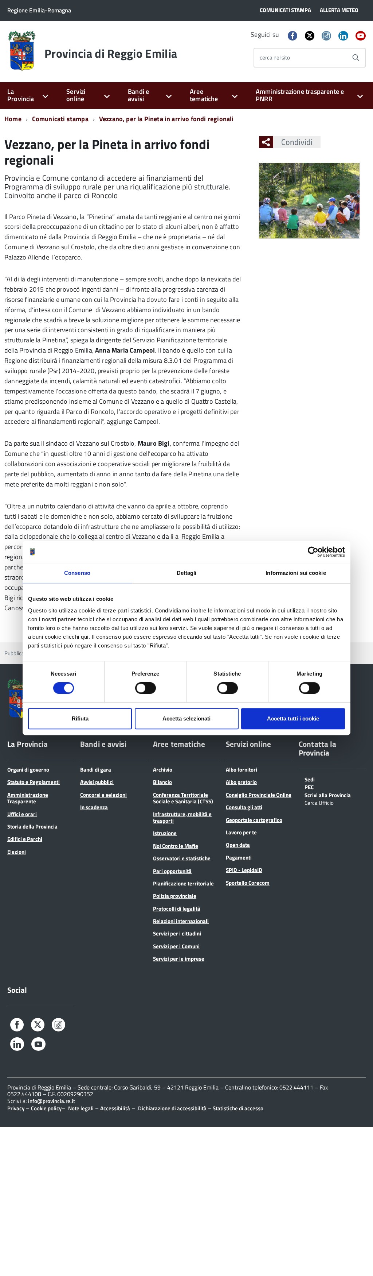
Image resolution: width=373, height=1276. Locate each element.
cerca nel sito (275, 57)
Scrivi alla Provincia (328, 794)
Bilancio (162, 782)
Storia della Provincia (32, 826)
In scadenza (94, 807)
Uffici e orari (22, 814)
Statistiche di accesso (237, 1108)
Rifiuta (80, 718)
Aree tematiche (204, 95)
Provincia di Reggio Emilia (110, 53)
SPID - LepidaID (244, 870)
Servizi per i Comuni (176, 946)
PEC (309, 786)
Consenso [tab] (77, 573)
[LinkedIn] (343, 36)
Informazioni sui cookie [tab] (296, 573)
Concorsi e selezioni (103, 795)
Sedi (310, 779)
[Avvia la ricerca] (356, 58)
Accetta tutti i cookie (293, 718)
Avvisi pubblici (97, 782)
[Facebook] (292, 36)
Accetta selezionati (186, 718)
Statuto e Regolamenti (33, 782)
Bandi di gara (95, 769)
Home (12, 119)
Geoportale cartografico (254, 820)
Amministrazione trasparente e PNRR (300, 95)
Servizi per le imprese (178, 958)
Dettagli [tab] (187, 573)
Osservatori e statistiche (182, 858)
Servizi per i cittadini (177, 933)
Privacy (15, 1108)
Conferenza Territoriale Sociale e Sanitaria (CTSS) (183, 798)
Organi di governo (28, 769)
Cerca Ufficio (319, 802)
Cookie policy (46, 1108)
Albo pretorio (241, 782)
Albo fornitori (241, 769)
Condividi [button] (297, 142)
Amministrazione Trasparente (27, 798)
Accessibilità (115, 1108)
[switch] (145, 688)
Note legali (81, 1108)
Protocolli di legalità (176, 908)
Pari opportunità (172, 871)
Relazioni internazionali (181, 921)
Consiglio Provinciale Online (258, 795)
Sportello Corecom (248, 883)
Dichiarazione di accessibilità (172, 1108)
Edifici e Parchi (24, 839)
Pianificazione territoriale (183, 883)
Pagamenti (239, 857)
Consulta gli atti (244, 807)
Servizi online (75, 95)
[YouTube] (361, 36)
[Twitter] (309, 36)
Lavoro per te (241, 832)
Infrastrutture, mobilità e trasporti (182, 817)
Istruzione (165, 833)
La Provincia (20, 95)
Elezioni (16, 852)
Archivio (162, 769)
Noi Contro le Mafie (175, 846)
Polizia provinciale (174, 896)
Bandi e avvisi (138, 95)
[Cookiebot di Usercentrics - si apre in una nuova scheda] (313, 551)
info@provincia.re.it (51, 1101)
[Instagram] (326, 36)
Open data (238, 845)
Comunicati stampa (60, 119)
